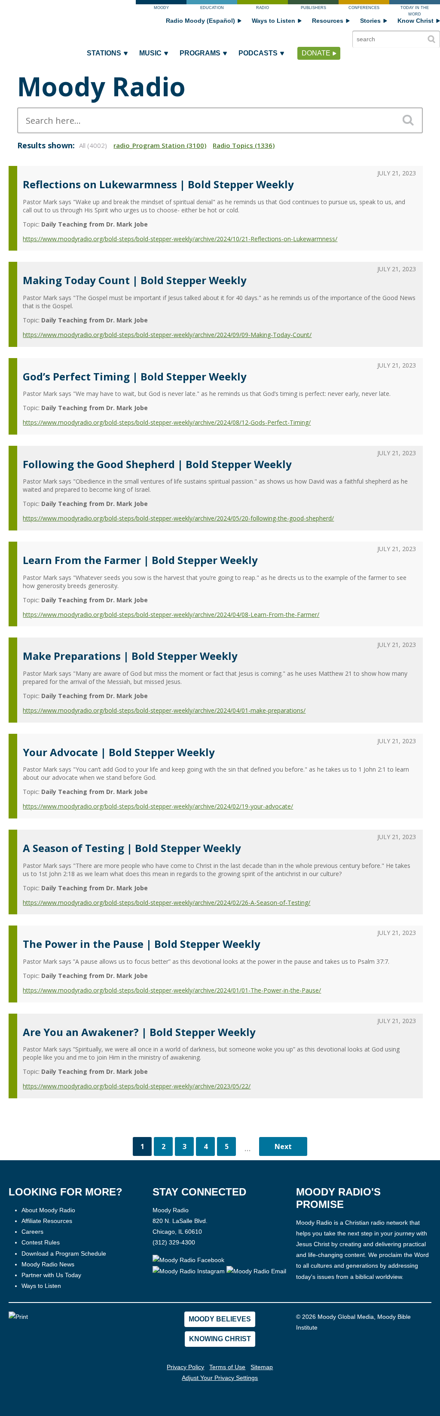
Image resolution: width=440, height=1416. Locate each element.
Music (150, 53)
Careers (32, 1231)
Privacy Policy (185, 1367)
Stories (370, 20)
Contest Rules (40, 1242)
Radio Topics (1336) (244, 145)
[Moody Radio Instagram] (189, 1270)
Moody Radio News (47, 1264)
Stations (104, 53)
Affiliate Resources (46, 1220)
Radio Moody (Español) (200, 20)
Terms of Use (227, 1367)
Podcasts (258, 53)
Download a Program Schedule (63, 1253)
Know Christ (415, 20)
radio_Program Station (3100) (159, 145)
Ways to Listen (273, 20)
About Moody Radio (48, 1210)
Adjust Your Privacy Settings (220, 1377)
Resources (327, 20)
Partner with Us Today (51, 1275)
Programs (200, 53)
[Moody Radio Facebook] (188, 1260)
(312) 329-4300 (174, 1242)
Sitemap (262, 1367)
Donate (316, 53)
